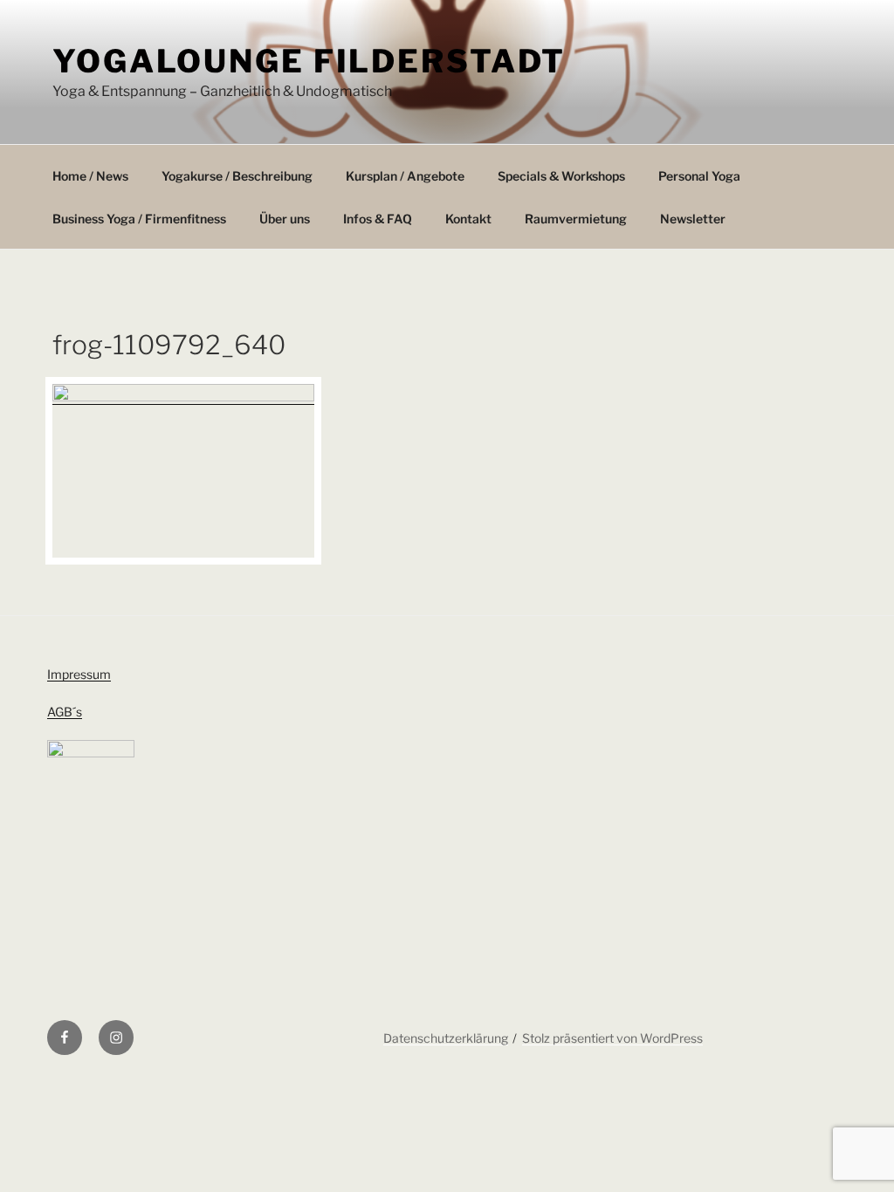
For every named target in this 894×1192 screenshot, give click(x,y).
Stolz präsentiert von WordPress (612, 1038)
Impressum (79, 674)
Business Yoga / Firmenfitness (139, 218)
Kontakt (468, 218)
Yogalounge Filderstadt (309, 61)
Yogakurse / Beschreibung (237, 175)
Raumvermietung (576, 218)
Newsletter (693, 218)
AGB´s (64, 711)
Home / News (90, 175)
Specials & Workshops (561, 175)
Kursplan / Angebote (405, 175)
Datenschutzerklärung (445, 1038)
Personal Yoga (699, 175)
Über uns (284, 218)
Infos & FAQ (377, 218)
